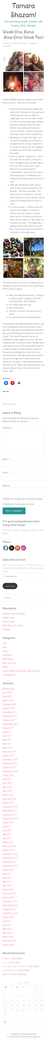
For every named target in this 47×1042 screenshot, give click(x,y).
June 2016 (7, 783)
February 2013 (9, 940)
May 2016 (7, 787)
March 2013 (8, 936)
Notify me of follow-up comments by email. (24, 499)
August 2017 (8, 727)
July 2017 (7, 732)
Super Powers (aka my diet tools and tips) (21, 670)
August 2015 (8, 822)
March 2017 (8, 747)
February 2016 (9, 798)
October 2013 (9, 909)
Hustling (6, 629)
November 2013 (10, 905)
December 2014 (10, 854)
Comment (8, 427)
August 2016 (8, 775)
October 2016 (9, 767)
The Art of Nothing (18, 974)
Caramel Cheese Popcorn (14, 613)
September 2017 (10, 724)
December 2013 (10, 901)
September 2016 (10, 771)
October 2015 (9, 814)
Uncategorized (9, 674)
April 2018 (7, 696)
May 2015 (7, 834)
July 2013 (7, 921)
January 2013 (8, 944)
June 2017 (7, 735)
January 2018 (8, 708)
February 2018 (9, 704)
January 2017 (8, 755)
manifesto (7, 655)
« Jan (5, 1021)
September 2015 (10, 818)
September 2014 (10, 865)
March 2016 (8, 795)
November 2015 (10, 810)
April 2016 (7, 791)
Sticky (5, 666)
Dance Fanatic (9, 621)
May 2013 (7, 928)
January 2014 (8, 897)
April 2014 (7, 885)
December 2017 (10, 712)
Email (6, 472)
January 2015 (8, 850)
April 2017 (7, 743)
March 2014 (8, 889)
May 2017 (7, 739)
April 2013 (7, 932)
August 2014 (8, 869)
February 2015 (9, 846)
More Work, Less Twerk (13, 625)
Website (6, 485)
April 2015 (7, 838)
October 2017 (9, 720)
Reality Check (8, 617)
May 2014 (7, 881)
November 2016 (10, 763)
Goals (5, 651)
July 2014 (7, 873)
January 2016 (8, 802)
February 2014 (9, 893)
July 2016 (7, 779)
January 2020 (8, 688)
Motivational (8, 659)
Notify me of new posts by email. (19, 504)
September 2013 (10, 913)
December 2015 (10, 806)
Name (6, 459)
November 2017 (10, 716)
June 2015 (7, 830)
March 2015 (8, 842)
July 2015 (7, 826)
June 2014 (7, 877)
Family (9, 1037)
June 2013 (7, 925)
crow (5, 643)
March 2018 (8, 700)
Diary (13, 404)
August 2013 (8, 917)
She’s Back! (17, 958)
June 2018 (7, 692)
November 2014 (10, 858)
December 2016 (10, 759)
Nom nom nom (9, 662)
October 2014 (9, 862)
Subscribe (9, 586)
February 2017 (9, 751)
